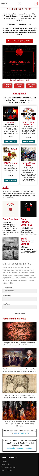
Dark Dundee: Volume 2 (26, 222)
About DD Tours (7, 470)
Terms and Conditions (9, 467)
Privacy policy (6, 464)
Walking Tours (19, 93)
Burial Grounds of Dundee (26, 241)
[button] (36, 3)
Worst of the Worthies (28, 123)
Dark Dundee (10, 219)
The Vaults (10, 122)
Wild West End (10, 163)
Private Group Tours (28, 164)
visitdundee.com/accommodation (19, 448)
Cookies (4, 461)
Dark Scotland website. (22, 433)
